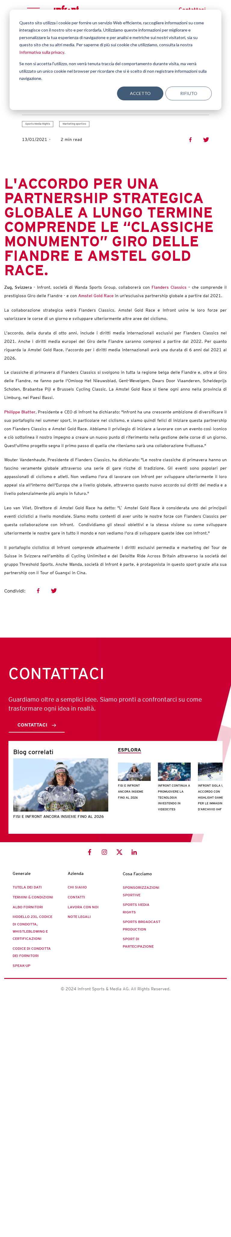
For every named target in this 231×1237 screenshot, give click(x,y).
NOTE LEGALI (79, 917)
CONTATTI (76, 897)
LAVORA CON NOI (83, 907)
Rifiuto (188, 93)
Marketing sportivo (74, 123)
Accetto (140, 93)
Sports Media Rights (37, 123)
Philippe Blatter (19, 412)
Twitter (206, 140)
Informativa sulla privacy (41, 52)
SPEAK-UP (21, 966)
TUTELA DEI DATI (27, 887)
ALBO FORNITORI (28, 907)
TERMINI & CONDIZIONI (33, 897)
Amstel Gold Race (96, 295)
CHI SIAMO (77, 887)
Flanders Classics (169, 287)
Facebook (190, 140)
